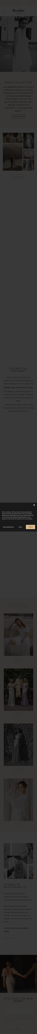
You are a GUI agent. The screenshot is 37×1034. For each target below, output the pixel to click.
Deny (20, 527)
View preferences (8, 527)
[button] (34, 505)
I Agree (30, 527)
